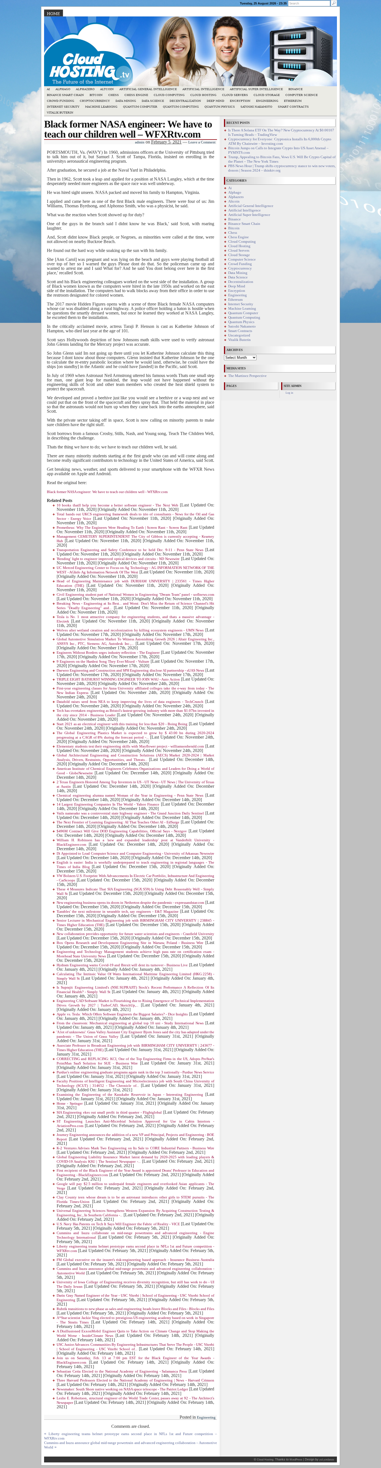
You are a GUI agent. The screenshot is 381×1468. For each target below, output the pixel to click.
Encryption (240, 100)
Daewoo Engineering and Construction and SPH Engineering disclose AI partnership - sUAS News (130, 670)
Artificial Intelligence (203, 89)
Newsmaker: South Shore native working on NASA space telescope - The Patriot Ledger (122, 1389)
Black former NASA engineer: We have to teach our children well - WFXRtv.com (107, 492)
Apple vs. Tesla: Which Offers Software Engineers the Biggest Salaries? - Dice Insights (122, 1014)
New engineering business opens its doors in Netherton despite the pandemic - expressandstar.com (130, 903)
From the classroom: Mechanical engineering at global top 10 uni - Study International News (130, 1023)
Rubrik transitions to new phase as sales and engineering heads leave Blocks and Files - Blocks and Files (135, 1309)
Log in (289, 392)
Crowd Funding (60, 100)
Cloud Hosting (203, 95)
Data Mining (125, 100)
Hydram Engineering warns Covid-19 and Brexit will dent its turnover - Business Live (122, 965)
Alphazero (85, 89)
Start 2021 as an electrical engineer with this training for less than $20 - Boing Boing (122, 724)
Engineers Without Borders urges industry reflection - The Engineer (108, 653)
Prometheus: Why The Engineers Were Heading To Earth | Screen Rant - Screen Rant (122, 528)
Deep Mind (215, 100)
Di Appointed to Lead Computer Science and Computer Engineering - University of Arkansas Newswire (135, 854)
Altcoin (107, 89)
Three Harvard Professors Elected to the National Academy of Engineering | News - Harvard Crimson (135, 1380)
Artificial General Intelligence (148, 89)
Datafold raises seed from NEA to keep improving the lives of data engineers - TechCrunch (130, 702)
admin (139, 142)
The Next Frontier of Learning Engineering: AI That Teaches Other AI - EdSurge (118, 822)
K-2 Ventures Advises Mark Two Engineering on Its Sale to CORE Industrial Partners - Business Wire (135, 1148)
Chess (113, 95)
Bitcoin (96, 95)
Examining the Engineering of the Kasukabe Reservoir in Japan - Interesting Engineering (130, 1095)
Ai (48, 89)
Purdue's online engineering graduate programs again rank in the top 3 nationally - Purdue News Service (135, 1072)
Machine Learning (101, 106)
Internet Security (63, 106)
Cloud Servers (235, 95)
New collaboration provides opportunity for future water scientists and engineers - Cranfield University (135, 934)
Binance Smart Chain (65, 95)
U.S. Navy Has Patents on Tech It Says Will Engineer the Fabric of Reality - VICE (118, 1224)
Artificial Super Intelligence (256, 89)
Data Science (153, 100)
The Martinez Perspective (247, 376)
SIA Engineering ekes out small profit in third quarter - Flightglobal (109, 1112)
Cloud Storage (267, 95)
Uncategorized (239, 335)
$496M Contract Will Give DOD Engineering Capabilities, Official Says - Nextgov (122, 831)
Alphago (63, 89)
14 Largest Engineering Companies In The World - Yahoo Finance (108, 804)
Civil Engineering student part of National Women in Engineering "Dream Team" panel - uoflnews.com (135, 595)
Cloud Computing (169, 95)
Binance (295, 89)
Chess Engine (136, 95)
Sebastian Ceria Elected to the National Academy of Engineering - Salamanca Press (122, 1371)
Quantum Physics (219, 106)
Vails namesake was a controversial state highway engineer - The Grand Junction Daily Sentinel (130, 813)
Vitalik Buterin (60, 112)
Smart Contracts (293, 106)
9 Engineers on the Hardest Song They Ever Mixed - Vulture (103, 662)
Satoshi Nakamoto (256, 106)
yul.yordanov (326, 1459)
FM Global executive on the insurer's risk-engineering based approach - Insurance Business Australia (135, 1260)
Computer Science (301, 95)
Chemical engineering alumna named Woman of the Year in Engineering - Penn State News (130, 795)
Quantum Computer (140, 106)
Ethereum (293, 100)
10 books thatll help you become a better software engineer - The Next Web (117, 505)
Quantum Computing (181, 106)
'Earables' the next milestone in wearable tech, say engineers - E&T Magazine (118, 912)
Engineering (267, 100)
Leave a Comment (202, 142)
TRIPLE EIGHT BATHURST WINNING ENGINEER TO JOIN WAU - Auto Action (118, 679)
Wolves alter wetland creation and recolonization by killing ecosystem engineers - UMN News (130, 630)
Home (53, 13)
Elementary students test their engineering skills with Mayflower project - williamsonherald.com (130, 746)
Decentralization (185, 100)
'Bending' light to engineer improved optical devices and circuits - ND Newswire (118, 559)
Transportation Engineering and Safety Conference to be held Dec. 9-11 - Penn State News (130, 550)
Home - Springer (70, 1104)
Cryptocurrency (95, 100)
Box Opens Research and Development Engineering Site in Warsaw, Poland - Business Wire (130, 943)
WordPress (296, 1459)
